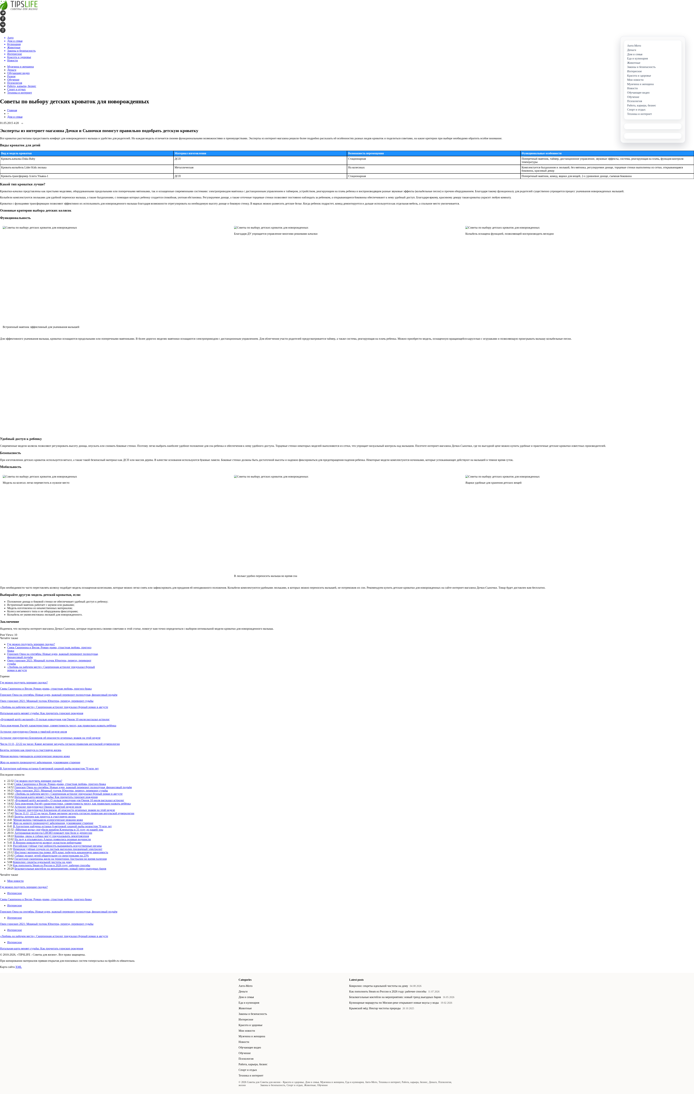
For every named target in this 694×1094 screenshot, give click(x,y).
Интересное (14, 893)
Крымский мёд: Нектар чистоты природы (375, 1008)
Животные (245, 1008)
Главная (12, 110)
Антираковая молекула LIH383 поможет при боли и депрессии (53, 832)
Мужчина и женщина (20, 66)
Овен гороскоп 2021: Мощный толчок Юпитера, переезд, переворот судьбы (46, 700)
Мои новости (15, 880)
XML (18, 966)
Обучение (13, 79)
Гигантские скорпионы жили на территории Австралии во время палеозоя (60, 858)
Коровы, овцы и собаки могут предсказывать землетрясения (51, 836)
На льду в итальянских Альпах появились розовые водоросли (52, 839)
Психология (14, 82)
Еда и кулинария (249, 1002)
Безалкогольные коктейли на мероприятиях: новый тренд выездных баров (60, 868)
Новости (244, 1041)
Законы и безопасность (253, 1013)
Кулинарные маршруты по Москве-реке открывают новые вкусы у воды (394, 1002)
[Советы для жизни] (19, 9)
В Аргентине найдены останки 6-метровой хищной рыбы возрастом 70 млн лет (49, 768)
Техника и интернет (19, 92)
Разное (11, 76)
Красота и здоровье (250, 1025)
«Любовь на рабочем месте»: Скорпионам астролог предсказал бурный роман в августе (54, 707)
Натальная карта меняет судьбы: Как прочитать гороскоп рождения (41, 713)
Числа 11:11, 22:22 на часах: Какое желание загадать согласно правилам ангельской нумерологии (60, 743)
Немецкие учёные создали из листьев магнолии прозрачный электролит (57, 849)
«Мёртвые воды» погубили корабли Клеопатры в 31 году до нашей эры (58, 829)
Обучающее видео (18, 73)
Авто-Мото (245, 985)
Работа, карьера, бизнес (21, 86)
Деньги (11, 69)
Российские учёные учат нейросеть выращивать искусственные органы (57, 845)
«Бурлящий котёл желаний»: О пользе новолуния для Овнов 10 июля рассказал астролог (55, 719)
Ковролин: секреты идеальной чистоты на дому (42, 862)
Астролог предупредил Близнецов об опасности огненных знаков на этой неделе (50, 737)
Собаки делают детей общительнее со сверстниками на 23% (51, 855)
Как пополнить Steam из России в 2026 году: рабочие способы (51, 865)
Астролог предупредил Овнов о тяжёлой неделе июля (33, 731)
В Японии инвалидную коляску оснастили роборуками (47, 842)
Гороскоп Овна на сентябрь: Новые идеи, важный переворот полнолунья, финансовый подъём (58, 694)
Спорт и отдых (16, 89)
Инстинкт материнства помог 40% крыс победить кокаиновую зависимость (61, 852)
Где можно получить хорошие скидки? (31, 644)
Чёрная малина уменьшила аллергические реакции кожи (35, 756)
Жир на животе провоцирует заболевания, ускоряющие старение (40, 762)
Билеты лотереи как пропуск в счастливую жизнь (30, 750)
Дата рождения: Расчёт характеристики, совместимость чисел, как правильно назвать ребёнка (58, 725)
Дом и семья (14, 116)
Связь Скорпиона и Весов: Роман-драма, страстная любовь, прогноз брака (46, 688)
